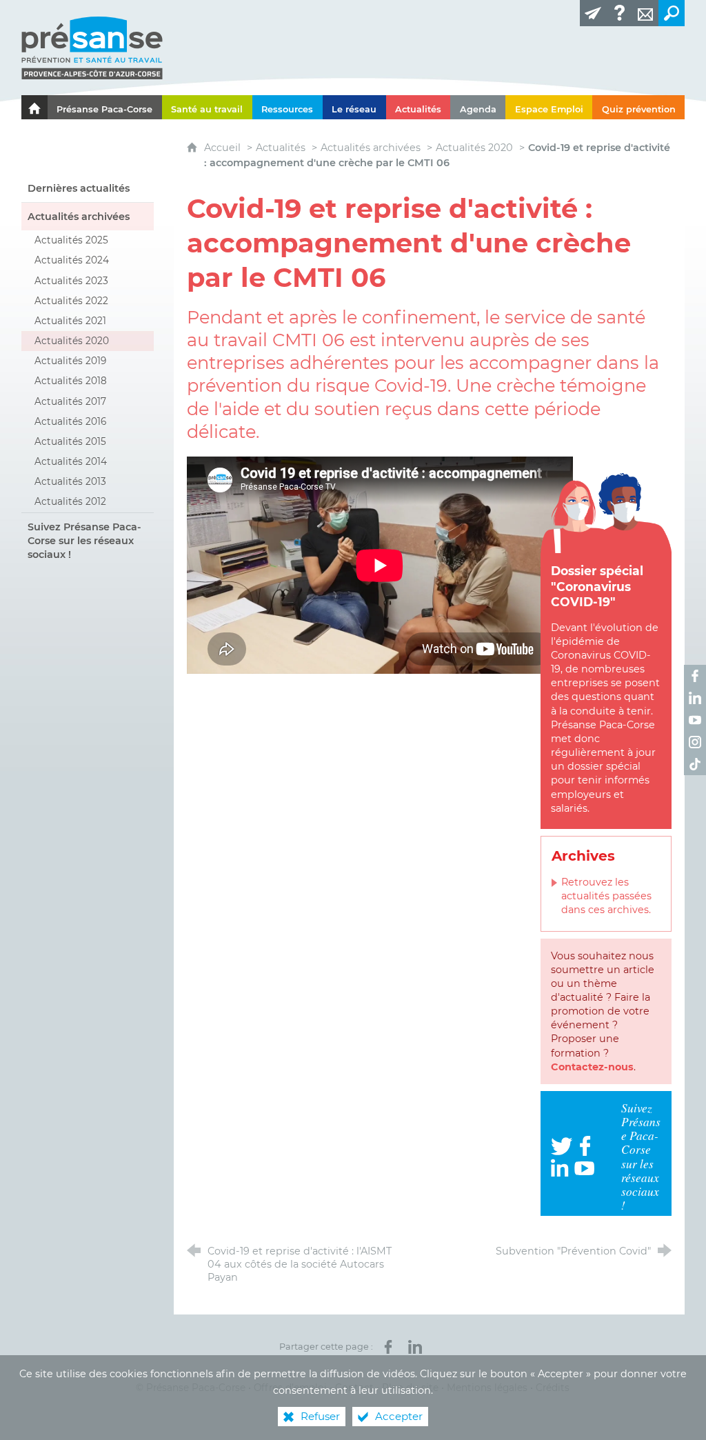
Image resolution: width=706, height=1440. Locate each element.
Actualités (280, 147)
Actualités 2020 (474, 147)
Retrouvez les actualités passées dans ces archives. (606, 896)
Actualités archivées (371, 147)
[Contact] (645, 13)
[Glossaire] (619, 13)
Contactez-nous (592, 1067)
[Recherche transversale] (671, 13)
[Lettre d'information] (593, 13)
